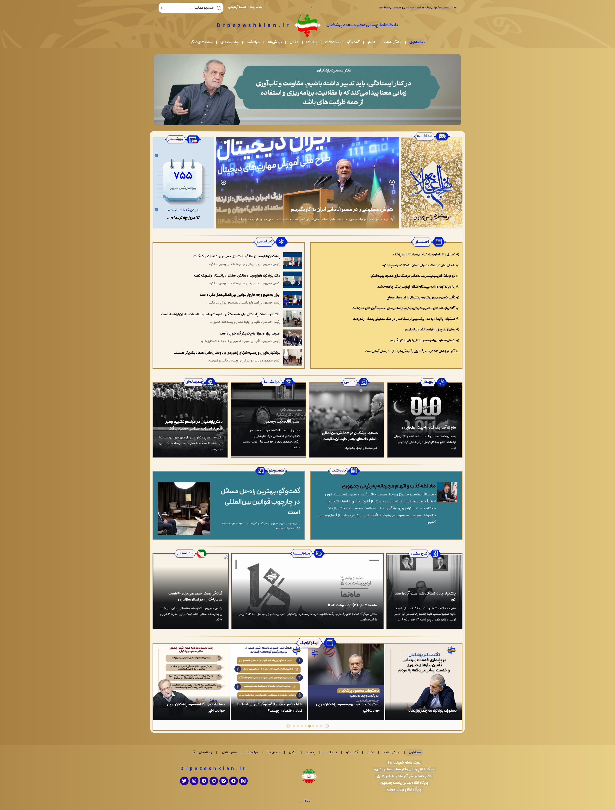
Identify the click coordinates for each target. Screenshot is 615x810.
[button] (312, 7)
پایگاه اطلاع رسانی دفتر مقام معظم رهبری (404, 769)
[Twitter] (184, 781)
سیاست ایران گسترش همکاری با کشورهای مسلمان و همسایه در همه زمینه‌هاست (413, 8)
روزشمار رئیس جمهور (183, 188)
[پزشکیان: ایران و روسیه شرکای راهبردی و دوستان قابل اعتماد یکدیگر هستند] (292, 357)
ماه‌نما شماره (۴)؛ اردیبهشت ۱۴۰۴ (352, 605)
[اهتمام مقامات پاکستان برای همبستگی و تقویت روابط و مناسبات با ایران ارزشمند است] (292, 318)
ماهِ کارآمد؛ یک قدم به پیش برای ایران (429, 427)
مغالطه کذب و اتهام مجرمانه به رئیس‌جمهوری (389, 486)
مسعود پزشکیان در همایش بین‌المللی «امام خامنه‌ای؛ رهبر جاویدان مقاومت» (349, 436)
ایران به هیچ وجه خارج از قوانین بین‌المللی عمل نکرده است (240, 295)
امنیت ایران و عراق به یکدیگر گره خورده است (250, 333)
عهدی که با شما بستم (183, 210)
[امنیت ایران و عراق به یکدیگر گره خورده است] (292, 337)
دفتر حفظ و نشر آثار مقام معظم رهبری (404, 776)
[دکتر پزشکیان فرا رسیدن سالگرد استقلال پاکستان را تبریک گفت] (292, 280)
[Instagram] (194, 781)
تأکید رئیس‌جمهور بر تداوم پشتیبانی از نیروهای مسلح (421, 297)
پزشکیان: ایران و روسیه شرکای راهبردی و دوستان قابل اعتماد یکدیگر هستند (227, 353)
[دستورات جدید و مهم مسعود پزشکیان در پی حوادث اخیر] (423, 682)
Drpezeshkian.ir (213, 768)
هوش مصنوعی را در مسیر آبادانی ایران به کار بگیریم (422, 340)
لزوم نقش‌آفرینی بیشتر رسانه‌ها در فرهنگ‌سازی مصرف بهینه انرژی (412, 275)
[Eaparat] (213, 781)
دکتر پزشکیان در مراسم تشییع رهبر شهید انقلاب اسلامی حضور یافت (194, 425)
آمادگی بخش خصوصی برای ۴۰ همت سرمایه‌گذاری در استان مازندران (195, 596)
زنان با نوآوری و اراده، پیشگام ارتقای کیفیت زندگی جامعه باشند (416, 286)
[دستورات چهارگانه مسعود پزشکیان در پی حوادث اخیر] (269, 682)
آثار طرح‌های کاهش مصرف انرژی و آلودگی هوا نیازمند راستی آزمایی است (410, 351)
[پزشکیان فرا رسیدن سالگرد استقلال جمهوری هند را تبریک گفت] (292, 260)
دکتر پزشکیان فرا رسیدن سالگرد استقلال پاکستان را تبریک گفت (237, 275)
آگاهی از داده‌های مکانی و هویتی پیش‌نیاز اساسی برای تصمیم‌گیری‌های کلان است (403, 308)
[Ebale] (223, 781)
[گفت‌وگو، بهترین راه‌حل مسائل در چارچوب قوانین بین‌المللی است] (184, 508)
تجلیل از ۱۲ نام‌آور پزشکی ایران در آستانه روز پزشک (424, 254)
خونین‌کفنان (216, 711)
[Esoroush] (233, 781)
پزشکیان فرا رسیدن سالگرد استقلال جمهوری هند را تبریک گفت (236, 256)
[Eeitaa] (243, 781)
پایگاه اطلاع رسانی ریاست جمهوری (404, 783)
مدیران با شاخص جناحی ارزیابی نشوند (354, 210)
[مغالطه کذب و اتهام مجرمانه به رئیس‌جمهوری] (447, 492)
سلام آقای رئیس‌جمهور (282, 421)
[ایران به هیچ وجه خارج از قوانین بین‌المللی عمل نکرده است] (292, 299)
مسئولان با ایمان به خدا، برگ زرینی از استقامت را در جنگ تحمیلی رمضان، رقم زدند (404, 319)
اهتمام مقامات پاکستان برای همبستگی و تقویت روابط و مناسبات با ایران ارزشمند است (220, 314)
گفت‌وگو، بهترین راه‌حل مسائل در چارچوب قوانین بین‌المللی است (260, 502)
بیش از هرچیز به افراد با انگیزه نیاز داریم (430, 329)
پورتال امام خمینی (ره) (404, 763)
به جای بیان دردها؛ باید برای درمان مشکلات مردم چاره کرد (418, 265)
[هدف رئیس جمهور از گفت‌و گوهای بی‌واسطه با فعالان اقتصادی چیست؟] (346, 682)
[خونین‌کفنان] (191, 682)
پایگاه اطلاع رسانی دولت (404, 789)
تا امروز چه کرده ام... (183, 218)
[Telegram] (204, 781)
